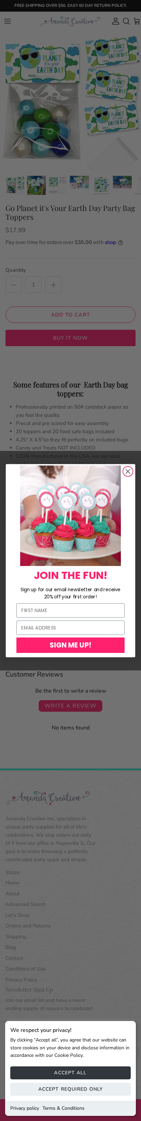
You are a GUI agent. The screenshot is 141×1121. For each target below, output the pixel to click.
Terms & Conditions (63, 1108)
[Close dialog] (128, 471)
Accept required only (70, 1089)
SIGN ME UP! (70, 645)
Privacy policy (24, 1108)
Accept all (70, 1072)
